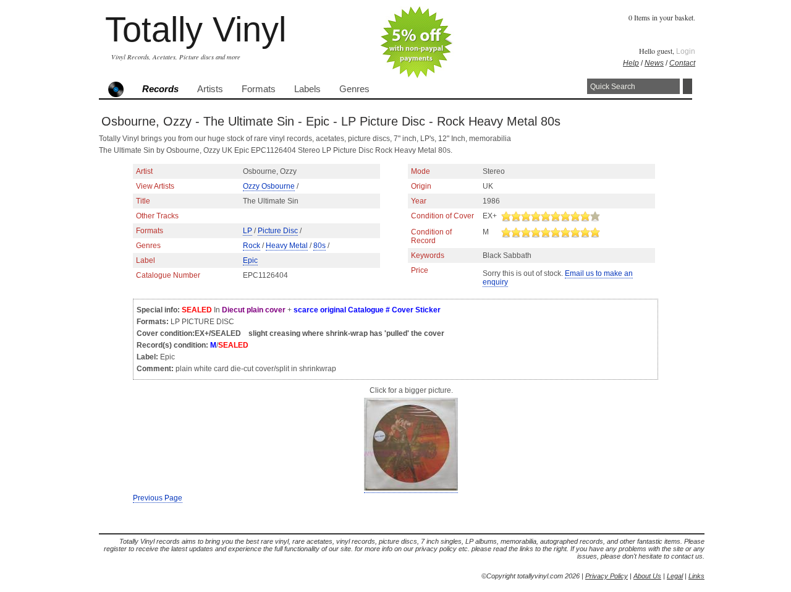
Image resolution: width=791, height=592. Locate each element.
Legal (675, 576)
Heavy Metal (287, 245)
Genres (354, 89)
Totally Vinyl (195, 29)
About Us (647, 576)
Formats (259, 89)
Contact (682, 63)
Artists (210, 89)
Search (687, 86)
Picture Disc (278, 230)
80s (319, 245)
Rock (251, 245)
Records (160, 89)
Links (696, 576)
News (654, 63)
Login (685, 51)
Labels (307, 89)
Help (631, 63)
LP (247, 230)
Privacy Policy (606, 576)
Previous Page (157, 498)
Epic (250, 260)
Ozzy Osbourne (269, 186)
